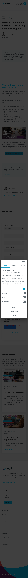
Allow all (14, 307)
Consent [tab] (5, 265)
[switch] (24, 293)
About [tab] (23, 265)
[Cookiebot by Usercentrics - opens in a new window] (20, 262)
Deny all (14, 315)
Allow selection (14, 311)
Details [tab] (14, 265)
